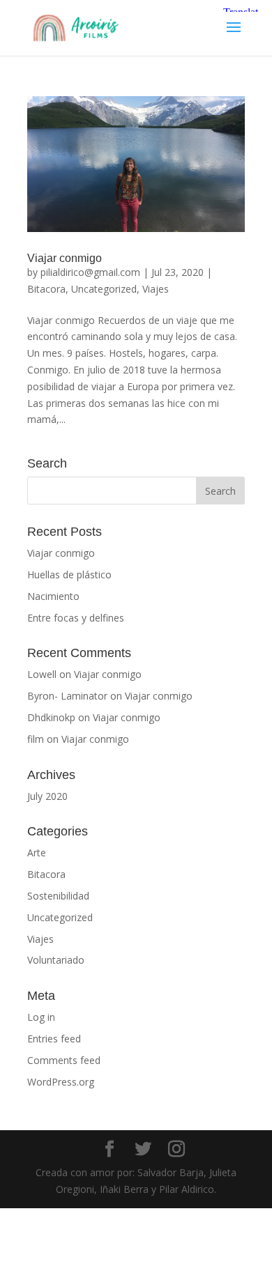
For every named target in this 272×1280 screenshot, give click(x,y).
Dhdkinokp (51, 717)
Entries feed (54, 1038)
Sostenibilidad (58, 895)
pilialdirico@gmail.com (90, 272)
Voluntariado (55, 959)
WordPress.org (60, 1081)
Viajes (155, 288)
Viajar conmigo (64, 258)
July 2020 (47, 796)
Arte (36, 852)
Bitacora (46, 288)
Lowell (41, 674)
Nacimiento (53, 596)
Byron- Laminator (67, 695)
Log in (41, 1017)
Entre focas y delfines (75, 617)
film (35, 739)
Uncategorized (104, 288)
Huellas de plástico (69, 574)
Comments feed (63, 1060)
